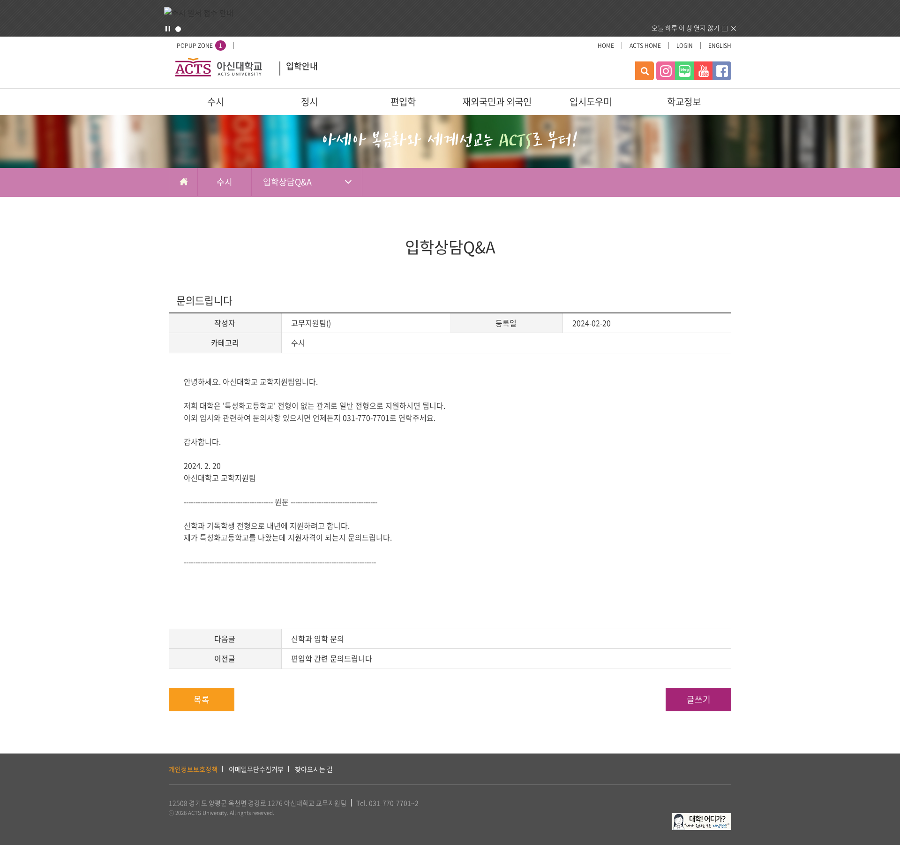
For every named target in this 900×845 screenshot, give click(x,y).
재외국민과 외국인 (497, 101)
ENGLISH (719, 45)
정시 (309, 101)
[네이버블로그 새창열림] (684, 70)
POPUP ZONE (199, 45)
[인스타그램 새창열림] (665, 70)
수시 (215, 101)
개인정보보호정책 (193, 769)
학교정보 (684, 101)
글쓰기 (699, 699)
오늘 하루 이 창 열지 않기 (686, 27)
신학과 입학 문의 (317, 638)
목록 (202, 699)
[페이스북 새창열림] (721, 70)
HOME (606, 45)
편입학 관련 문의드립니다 (331, 658)
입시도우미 (591, 101)
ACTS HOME (645, 45)
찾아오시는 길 (314, 769)
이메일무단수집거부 (256, 769)
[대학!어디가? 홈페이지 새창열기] (701, 818)
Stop (168, 28)
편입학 (403, 101)
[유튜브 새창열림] (703, 70)
